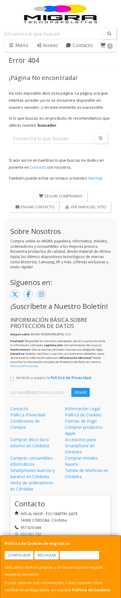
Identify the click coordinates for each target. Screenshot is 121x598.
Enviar (81, 392)
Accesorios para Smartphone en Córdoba (80, 446)
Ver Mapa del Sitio (88, 207)
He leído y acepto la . (54, 377)
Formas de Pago (81, 421)
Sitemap (95, 178)
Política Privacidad (27, 415)
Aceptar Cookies (79, 555)
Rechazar (47, 555)
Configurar (19, 555)
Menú (21, 45)
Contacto (82, 45)
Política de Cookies (91, 589)
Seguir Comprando (63, 196)
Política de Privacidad (24, 366)
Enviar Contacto (37, 207)
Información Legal (82, 408)
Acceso (50, 45)
